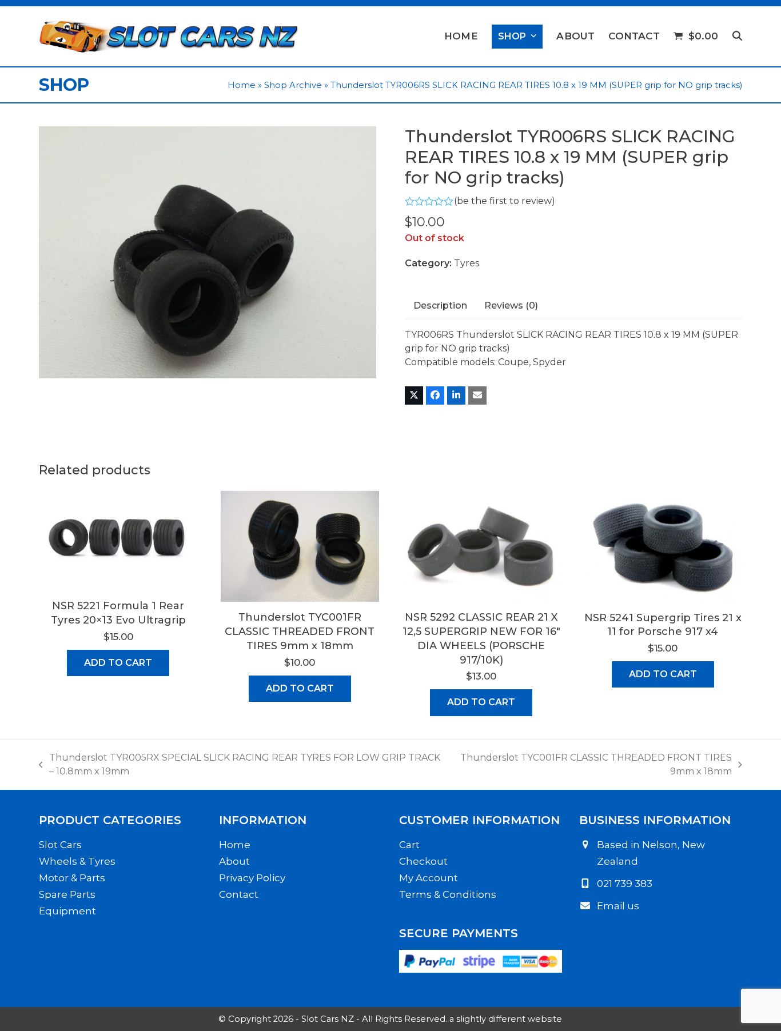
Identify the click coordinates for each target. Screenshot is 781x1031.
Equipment (67, 911)
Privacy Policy (252, 878)
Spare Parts (67, 894)
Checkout (423, 861)
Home (242, 85)
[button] (737, 36)
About (234, 861)
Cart (409, 844)
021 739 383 (624, 883)
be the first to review (504, 201)
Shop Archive (293, 85)
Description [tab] (440, 305)
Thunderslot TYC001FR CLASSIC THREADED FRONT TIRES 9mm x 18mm (593, 765)
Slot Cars (60, 844)
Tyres (466, 263)
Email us (618, 906)
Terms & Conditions (447, 894)
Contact (238, 894)
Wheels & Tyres (77, 861)
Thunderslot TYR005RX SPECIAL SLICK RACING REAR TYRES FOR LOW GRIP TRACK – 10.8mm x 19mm (239, 765)
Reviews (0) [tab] (511, 305)
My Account (428, 878)
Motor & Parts (72, 878)
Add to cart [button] (118, 662)
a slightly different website (505, 1019)
